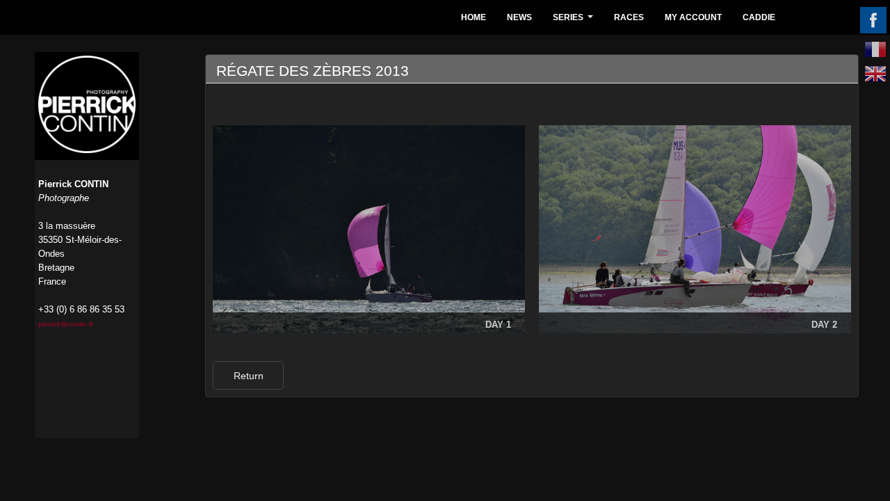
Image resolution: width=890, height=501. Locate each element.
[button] (248, 375)
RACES (629, 17)
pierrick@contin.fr (65, 324)
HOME (473, 17)
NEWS (519, 17)
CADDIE (759, 17)
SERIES (575, 21)
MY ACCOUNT (693, 17)
